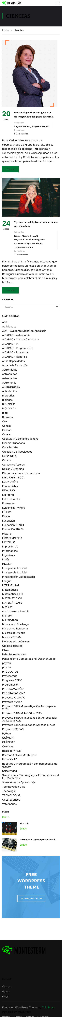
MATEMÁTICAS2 (12, 602)
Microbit (7, 615)
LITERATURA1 (10, 585)
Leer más (10, 169)
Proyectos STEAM (40, 126)
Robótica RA (9, 759)
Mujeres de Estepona (15, 628)
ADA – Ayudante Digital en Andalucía (24, 330)
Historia (7, 533)
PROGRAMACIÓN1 (13, 688)
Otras (5, 650)
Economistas (10, 486)
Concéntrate (10, 447)
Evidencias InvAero (13, 507)
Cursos (6, 460)
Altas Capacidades (13, 361)
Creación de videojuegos (17, 451)
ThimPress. (49, 1007)
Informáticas (10, 550)
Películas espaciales (14, 654)
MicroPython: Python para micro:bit (37, 839)
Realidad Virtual (11, 750)
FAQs (5, 996)
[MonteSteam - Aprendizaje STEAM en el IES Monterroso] (11, 3)
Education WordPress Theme (19, 1007)
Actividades (9, 326)
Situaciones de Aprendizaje (18, 782)
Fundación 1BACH (13, 524)
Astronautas (9, 369)
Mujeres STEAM (22, 126)
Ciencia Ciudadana (13, 443)
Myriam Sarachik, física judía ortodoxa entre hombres (36, 224)
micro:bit (23, 823)
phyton (6, 663)
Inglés (5, 559)
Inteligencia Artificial (14, 568)
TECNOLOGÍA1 (11, 795)
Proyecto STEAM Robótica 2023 (22, 713)
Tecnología (9, 791)
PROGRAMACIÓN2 (13, 693)
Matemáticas (10, 589)
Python (6, 733)
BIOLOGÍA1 (8, 404)
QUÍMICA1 (8, 737)
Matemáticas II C (12, 594)
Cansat (6, 425)
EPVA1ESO (8, 490)
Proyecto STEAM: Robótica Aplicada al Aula (28, 724)
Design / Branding (13, 468)
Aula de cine (9, 391)
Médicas (7, 606)
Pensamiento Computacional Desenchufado (29, 658)
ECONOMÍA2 (10, 481)
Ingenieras (8, 555)
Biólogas (7, 399)
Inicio (5, 30)
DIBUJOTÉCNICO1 (13, 477)
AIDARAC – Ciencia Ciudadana (20, 339)
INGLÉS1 (7, 563)
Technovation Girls (13, 786)
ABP (4, 322)
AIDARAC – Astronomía (16, 335)
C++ (4, 421)
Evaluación (8, 503)
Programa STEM (12, 680)
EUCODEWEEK (11, 499)
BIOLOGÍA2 (9, 408)
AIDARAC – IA (10, 343)
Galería (6, 991)
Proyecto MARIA (12, 701)
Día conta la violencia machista (21, 473)
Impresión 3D (10, 546)
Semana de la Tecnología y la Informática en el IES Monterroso (30, 777)
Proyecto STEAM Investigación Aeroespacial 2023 (29, 708)
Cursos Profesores (13, 464)
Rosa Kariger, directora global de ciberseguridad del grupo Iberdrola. (34, 114)
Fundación (8, 520)
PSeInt (5, 811)
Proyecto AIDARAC (13, 697)
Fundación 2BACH (13, 529)
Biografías (8, 395)
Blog (5, 412)
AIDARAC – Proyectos (15, 352)
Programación (10, 684)
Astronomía (9, 382)
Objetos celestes (12, 645)
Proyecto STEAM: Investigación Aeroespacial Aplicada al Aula (29, 241)
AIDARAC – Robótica (14, 356)
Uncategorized (11, 799)
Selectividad (9, 770)
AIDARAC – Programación (17, 348)
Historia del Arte (12, 537)
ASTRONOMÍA (11, 386)
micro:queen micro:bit (15, 611)
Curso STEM (9, 455)
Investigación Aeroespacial (18, 576)
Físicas (17, 236)
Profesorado (9, 675)
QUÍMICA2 (8, 742)
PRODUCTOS (10, 671)
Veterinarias (9, 803)
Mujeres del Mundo (13, 632)
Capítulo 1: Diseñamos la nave (20, 438)
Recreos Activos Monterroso (19, 755)
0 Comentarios (21, 134)
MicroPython (10, 619)
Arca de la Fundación (15, 365)
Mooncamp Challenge (15, 624)
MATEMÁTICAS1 (12, 598)
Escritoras (8, 494)
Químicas (7, 746)
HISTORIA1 (8, 542)
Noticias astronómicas (15, 641)
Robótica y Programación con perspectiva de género (29, 765)
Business (7, 417)
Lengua (6, 581)
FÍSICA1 (6, 512)
